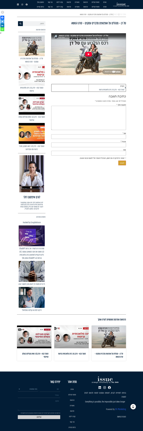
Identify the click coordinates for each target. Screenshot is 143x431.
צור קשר (50, 2)
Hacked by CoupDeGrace (32, 222)
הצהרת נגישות (121, 416)
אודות (104, 2)
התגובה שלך (121, 105)
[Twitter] (2, 21)
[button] (2, 12)
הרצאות (85, 2)
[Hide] (1, 33)
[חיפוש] (20, 23)
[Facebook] (27, 5)
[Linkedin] (18, 5)
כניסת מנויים (40, 6)
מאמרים (77, 2)
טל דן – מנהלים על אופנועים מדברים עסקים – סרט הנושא (31, 60)
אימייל (123, 142)
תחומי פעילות (95, 2)
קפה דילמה (59, 2)
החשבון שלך (40, 2)
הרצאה (116, 14)
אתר (124, 150)
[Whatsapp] (2, 29)
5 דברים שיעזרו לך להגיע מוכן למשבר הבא (32, 284)
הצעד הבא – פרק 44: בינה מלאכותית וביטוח (31, 89)
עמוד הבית (122, 14)
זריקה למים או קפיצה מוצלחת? (32, 310)
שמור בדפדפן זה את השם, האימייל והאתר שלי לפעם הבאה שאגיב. (101, 158)
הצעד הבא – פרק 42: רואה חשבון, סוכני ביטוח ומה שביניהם (31, 148)
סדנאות (69, 2)
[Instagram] (22, 5)
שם (124, 133)
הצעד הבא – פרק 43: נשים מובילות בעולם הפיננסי (32, 118)
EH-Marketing (120, 409)
